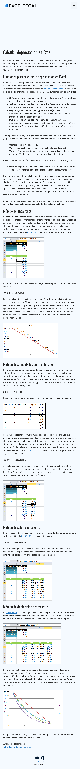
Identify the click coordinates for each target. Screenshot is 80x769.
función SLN (33, 232)
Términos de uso (47, 762)
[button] (68, 5)
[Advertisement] (40, 26)
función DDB (11, 612)
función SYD (31, 450)
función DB (26, 536)
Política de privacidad (34, 762)
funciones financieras (53, 88)
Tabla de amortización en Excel (17, 747)
